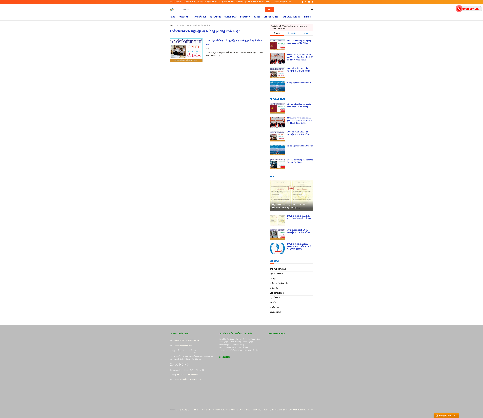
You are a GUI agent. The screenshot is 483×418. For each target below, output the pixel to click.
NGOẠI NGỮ (223, 2)
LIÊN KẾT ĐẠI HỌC (241, 2)
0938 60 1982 (179, 340)
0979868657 (193, 375)
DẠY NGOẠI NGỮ (276, 274)
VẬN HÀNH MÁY (212, 2)
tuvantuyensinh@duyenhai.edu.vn (187, 379)
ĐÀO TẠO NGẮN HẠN (278, 269)
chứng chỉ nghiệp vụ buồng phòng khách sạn (195, 25)
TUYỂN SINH (179, 2)
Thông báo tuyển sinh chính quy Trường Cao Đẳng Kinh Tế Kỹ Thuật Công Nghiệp (300, 57)
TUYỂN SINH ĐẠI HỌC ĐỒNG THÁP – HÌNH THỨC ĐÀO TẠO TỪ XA (299, 246)
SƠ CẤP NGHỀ (201, 2)
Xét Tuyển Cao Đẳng (182, 410)
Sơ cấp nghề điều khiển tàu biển (300, 83)
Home (172, 25)
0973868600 (193, 340)
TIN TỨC (268, 2)
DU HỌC (231, 2)
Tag (177, 25)
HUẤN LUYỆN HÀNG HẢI (256, 2)
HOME (172, 2)
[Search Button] (269, 9)
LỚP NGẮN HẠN (190, 2)
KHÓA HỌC (274, 288)
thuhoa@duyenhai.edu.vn (184, 345)
